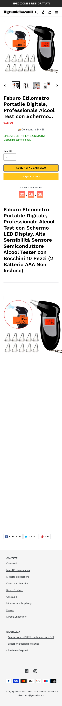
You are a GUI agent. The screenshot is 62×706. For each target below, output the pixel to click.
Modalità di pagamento (18, 570)
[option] (16, 85)
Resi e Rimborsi (14, 590)
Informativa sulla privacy (19, 603)
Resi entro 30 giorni (18, 650)
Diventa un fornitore (16, 616)
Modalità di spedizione (17, 576)
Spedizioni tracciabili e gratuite (23, 643)
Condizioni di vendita (17, 583)
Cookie (10, 610)
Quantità (7, 151)
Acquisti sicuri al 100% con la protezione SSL (31, 637)
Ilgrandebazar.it (19, 691)
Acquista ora (31, 176)
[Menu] (56, 11)
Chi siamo (11, 596)
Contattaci (11, 563)
